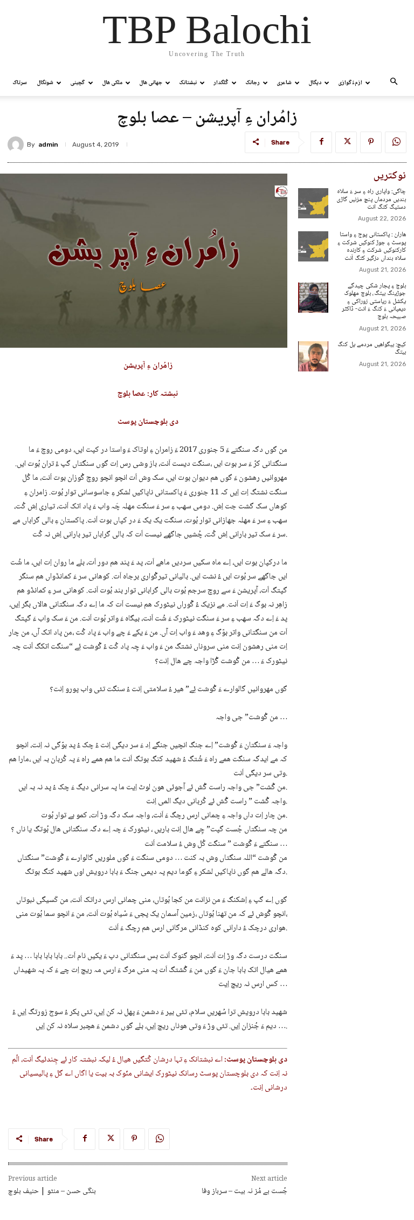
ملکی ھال (112, 83)
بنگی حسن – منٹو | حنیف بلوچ (52, 1191)
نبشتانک (188, 83)
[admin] (17, 144)
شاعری (284, 83)
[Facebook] (321, 142)
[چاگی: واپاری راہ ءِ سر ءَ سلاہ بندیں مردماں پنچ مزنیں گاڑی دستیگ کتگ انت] (313, 203)
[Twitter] (346, 142)
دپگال (314, 83)
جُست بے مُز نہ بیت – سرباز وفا (244, 1191)
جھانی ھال (150, 83)
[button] (393, 83)
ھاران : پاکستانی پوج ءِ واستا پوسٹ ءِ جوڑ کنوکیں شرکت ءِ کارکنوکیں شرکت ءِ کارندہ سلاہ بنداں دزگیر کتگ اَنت (371, 246)
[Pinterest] (371, 142)
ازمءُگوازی (350, 83)
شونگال (45, 83)
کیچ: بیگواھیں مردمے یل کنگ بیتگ (371, 348)
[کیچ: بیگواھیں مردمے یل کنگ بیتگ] (313, 356)
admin (48, 144)
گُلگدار (221, 83)
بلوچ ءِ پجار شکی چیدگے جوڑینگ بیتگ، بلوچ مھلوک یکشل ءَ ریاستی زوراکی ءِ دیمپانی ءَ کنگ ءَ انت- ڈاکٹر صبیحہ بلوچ (374, 301)
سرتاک (19, 83)
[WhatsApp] (395, 142)
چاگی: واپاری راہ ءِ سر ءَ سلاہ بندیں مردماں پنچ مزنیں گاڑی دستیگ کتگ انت (371, 199)
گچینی (77, 83)
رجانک (252, 83)
